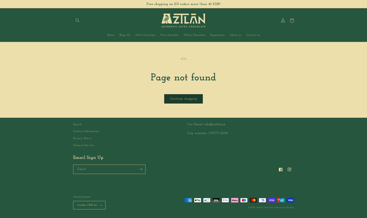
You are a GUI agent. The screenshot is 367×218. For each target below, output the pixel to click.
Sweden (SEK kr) (87, 205)
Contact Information (86, 131)
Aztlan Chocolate (265, 208)
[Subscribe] (140, 169)
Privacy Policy (82, 138)
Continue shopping (183, 98)
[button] (77, 20)
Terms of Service (83, 145)
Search (77, 124)
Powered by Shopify (284, 208)
